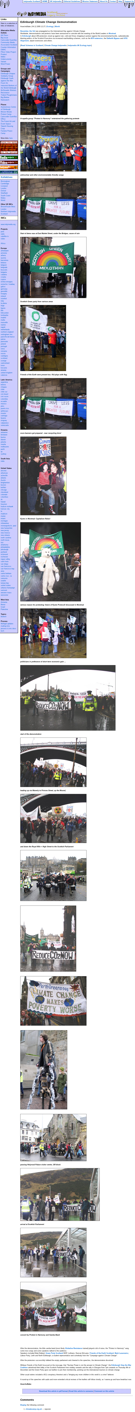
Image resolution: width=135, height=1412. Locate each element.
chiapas (4, 387)
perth (3, 449)
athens (3, 255)
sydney (3, 454)
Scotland (4, 214)
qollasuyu (4, 411)
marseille (4, 322)
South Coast (5, 196)
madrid (3, 318)
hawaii (3, 502)
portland (4, 552)
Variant (3, 62)
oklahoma (4, 545)
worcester (4, 595)
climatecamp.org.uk (34, 1409)
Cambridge (5, 184)
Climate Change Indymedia (55, 45)
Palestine (4, 609)
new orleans (5, 535)
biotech (3, 617)
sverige (3, 361)
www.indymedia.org (8, 224)
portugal (4, 346)
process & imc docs (8, 628)
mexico (3, 404)
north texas (5, 540)
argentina (4, 382)
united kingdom (6, 373)
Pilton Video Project (8, 52)
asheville (4, 475)
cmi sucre (4, 396)
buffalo (3, 487)
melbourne (5, 447)
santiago (4, 416)
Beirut (3, 605)
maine (3, 516)
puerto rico (5, 408)
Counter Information (8, 47)
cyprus (3, 279)
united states (6, 585)
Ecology (50, 26)
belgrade (4, 267)
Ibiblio (3, 57)
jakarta (3, 442)
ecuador (4, 401)
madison (4, 514)
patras (3, 339)
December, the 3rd (27, 31)
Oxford (3, 191)
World (57, 26)
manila (3, 444)
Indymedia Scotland (42, 14)
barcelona (4, 260)
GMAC (3, 50)
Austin (3, 480)
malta (3, 320)
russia (3, 353)
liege (2, 306)
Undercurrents (6, 59)
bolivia (3, 385)
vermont (4, 590)
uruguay (4, 420)
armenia (4, 253)
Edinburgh (26, 36)
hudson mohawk (7, 506)
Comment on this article (104, 1391)
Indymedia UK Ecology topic (79, 45)
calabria (4, 275)
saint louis (5, 561)
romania (4, 351)
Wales (3, 198)
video (3, 239)
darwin (3, 440)
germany (4, 289)
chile (2, 389)
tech (2, 631)
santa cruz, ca (6, 576)
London (3, 188)
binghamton (5, 483)
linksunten (5, 313)
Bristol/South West (8, 207)
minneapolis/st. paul (8, 526)
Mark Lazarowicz (121, 1353)
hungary (4, 294)
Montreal (112, 33)
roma (3, 349)
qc (2, 452)
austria (3, 258)
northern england (7, 332)
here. (11, 138)
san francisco (6, 566)
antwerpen (5, 251)
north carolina (6, 538)
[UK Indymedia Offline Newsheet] (9, 172)
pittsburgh (4, 549)
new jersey (5, 530)
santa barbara (6, 573)
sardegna (4, 356)
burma (3, 437)
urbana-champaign (8, 588)
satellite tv (5, 236)
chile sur (4, 392)
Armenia (4, 602)
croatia (3, 277)
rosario (3, 413)
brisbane (4, 435)
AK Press (4, 35)
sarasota (4, 578)
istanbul (4, 298)
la (1, 511)
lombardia (4, 315)
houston (4, 504)
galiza (3, 287)
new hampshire (6, 528)
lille (2, 310)
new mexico (5, 533)
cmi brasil (4, 394)
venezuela (5, 425)
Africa (3, 243)
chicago (4, 490)
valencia (4, 375)
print (2, 232)
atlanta (3, 478)
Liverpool (4, 186)
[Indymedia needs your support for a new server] (9, 147)
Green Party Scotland (54, 1353)
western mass (6, 593)
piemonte (4, 341)
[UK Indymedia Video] (9, 162)
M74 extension (97, 38)
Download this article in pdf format (53, 1391)
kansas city (5, 509)
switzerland (5, 363)
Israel (3, 607)
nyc (2, 542)
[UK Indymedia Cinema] (9, 167)
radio (2, 234)
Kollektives (6, 177)
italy (2, 301)
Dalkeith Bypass (113, 38)
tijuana (3, 418)
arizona (3, 471)
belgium (4, 265)
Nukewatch (5, 100)
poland (3, 344)
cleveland (4, 492)
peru (2, 406)
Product (4, 54)
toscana (4, 368)
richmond (4, 554)
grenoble (4, 291)
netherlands (5, 330)
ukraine (3, 370)
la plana (4, 303)
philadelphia (5, 547)
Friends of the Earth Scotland (102, 1353)
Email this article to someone (81, 1391)
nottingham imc (7, 334)
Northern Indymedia (8, 211)
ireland (3, 296)
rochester (4, 557)
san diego (4, 564)
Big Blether (5, 97)
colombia (4, 399)
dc (2, 499)
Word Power (5, 64)
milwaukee (5, 523)
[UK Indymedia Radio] (9, 157)
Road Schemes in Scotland (32, 45)
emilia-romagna (6, 282)
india (2, 461)
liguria (3, 308)
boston (3, 485)
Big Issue (4, 38)
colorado (4, 495)
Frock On (4, 83)
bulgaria (4, 272)
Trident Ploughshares (9, 95)
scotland (4, 358)
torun (3, 365)
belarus (3, 263)
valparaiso (5, 423)
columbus (4, 497)
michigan (4, 521)
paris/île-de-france (8, 337)
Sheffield (4, 193)
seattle (3, 581)
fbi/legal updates (7, 624)
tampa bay (5, 583)
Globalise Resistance (73, 1348)
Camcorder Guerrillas (9, 40)
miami (3, 518)
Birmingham (5, 181)
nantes (3, 325)
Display (23, 1405)
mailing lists (5, 626)
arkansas (4, 473)
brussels (4, 270)
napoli (3, 327)
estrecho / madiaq (8, 284)
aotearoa (4, 432)
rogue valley (5, 559)
